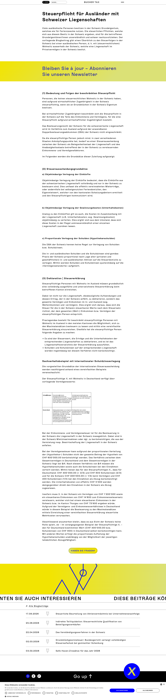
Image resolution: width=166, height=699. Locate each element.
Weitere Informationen (31, 690)
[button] (122, 2)
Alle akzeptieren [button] (122, 690)
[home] (132, 671)
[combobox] (161, 684)
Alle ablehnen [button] (148, 690)
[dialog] (83, 690)
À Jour (46, 2)
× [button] (164, 684)
